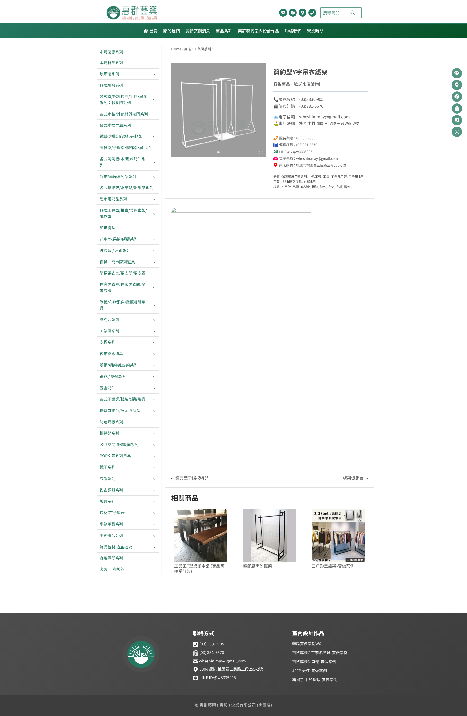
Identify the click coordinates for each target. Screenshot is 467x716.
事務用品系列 (111, 524)
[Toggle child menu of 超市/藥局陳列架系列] (154, 176)
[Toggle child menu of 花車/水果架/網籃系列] (154, 238)
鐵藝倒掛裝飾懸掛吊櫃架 (121, 136)
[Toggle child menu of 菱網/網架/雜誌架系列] (154, 364)
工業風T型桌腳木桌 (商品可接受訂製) (199, 569)
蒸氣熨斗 (107, 228)
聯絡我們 (293, 31)
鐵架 (347, 186)
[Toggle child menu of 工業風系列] (154, 330)
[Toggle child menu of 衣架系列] (154, 478)
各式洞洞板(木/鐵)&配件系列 (122, 162)
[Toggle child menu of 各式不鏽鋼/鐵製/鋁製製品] (154, 399)
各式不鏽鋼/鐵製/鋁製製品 (122, 399)
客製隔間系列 (111, 558)
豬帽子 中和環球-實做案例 (314, 679)
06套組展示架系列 (294, 176)
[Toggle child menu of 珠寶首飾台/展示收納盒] (154, 410)
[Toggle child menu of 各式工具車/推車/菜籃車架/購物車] (154, 213)
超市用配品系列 (113, 199)
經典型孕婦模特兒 (191, 478)
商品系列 (224, 31)
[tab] (218, 152)
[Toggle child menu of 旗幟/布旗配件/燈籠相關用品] (154, 304)
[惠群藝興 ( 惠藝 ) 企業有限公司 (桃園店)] (141, 655)
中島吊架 (315, 176)
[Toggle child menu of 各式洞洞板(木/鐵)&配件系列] (154, 161)
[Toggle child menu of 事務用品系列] (154, 524)
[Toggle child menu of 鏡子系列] (154, 467)
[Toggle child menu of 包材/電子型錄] (154, 512)
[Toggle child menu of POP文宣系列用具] (154, 455)
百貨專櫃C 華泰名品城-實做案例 (320, 652)
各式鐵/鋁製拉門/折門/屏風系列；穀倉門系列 (123, 99)
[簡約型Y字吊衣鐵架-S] (218, 110)
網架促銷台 (353, 478)
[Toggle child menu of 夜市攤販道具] (154, 353)
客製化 (305, 186)
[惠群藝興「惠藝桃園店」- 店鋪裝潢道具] (283, 13)
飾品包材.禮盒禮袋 (116, 547)
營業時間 (315, 31)
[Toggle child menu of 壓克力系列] (154, 319)
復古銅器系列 (111, 490)
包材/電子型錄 (112, 512)
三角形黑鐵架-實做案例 (333, 566)
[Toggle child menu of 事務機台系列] (154, 535)
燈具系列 (107, 501)
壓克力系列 (109, 319)
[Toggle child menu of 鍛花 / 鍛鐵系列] (154, 376)
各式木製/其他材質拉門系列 (124, 114)
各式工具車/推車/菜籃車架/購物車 (123, 213)
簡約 (323, 186)
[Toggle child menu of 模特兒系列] (154, 433)
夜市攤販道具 (111, 353)
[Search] (352, 13)
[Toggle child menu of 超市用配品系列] (154, 199)
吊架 (288, 186)
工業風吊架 (339, 176)
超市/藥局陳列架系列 (118, 176)
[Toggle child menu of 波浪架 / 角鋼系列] (154, 250)
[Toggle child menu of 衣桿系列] (154, 342)
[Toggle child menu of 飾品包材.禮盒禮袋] (154, 546)
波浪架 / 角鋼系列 (115, 250)
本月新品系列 (111, 62)
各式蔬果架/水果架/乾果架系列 (126, 187)
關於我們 (171, 31)
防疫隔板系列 (111, 422)
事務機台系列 (111, 535)
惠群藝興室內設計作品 (258, 31)
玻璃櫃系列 (109, 74)
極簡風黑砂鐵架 (257, 566)
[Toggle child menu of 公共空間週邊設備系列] (154, 444)
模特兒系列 (109, 433)
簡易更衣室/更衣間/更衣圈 (122, 273)
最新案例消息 (197, 31)
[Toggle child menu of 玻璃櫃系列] (154, 74)
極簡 (315, 186)
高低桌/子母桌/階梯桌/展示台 (125, 147)
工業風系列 (109, 331)
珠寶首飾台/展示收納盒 (120, 410)
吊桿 (326, 176)
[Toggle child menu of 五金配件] (154, 387)
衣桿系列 (107, 342)
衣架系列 (107, 478)
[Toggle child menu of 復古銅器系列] (154, 489)
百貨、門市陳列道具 (117, 262)
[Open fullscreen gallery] (261, 152)
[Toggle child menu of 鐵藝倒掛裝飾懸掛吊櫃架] (154, 136)
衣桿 (339, 186)
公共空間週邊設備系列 (119, 444)
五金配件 (107, 388)
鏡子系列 (107, 467)
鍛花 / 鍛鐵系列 (113, 376)
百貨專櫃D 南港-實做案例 (314, 661)
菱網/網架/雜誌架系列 (119, 365)
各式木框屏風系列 (115, 125)
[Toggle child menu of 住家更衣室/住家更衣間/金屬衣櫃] (154, 287)
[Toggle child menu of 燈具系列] (154, 501)
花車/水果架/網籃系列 (119, 239)
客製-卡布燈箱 (112, 569)
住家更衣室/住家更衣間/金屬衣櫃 (122, 287)
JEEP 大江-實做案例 (309, 670)
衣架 (331, 186)
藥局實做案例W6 (306, 643)
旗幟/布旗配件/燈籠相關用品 (122, 305)
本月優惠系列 (111, 51)
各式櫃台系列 (111, 85)
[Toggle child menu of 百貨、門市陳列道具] (154, 261)
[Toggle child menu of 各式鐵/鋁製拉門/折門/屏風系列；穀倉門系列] (154, 99)
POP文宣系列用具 (115, 455)
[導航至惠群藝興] (302, 13)
